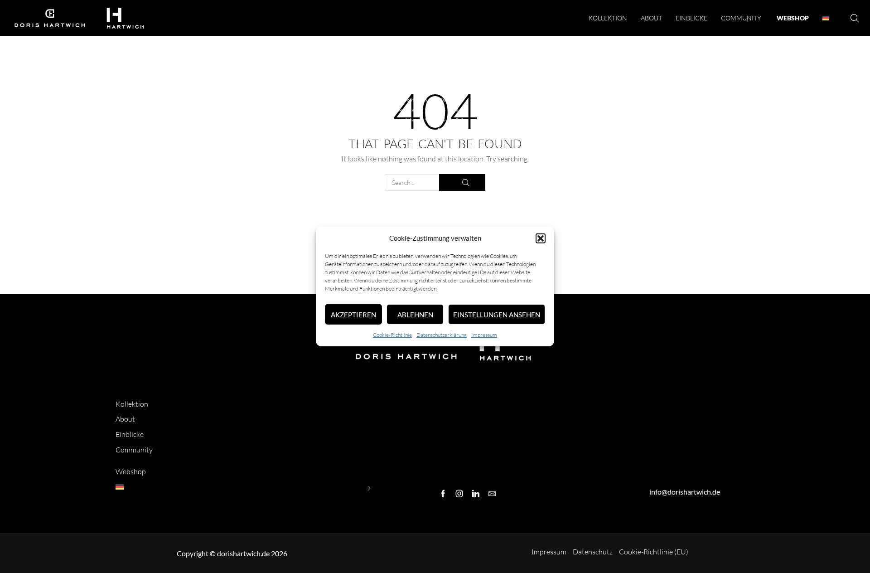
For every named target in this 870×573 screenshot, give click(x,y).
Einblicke (130, 434)
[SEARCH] (462, 182)
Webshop (131, 471)
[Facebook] (443, 493)
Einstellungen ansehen (496, 315)
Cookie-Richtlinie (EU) (653, 551)
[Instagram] (459, 493)
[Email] (492, 493)
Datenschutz (593, 551)
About (125, 418)
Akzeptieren (353, 315)
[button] (540, 238)
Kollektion (132, 403)
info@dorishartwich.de (684, 491)
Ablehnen (415, 315)
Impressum (484, 334)
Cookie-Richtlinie (392, 334)
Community (134, 449)
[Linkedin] (475, 493)
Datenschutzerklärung (441, 334)
